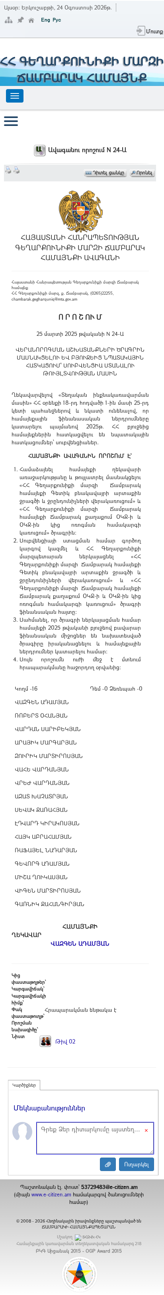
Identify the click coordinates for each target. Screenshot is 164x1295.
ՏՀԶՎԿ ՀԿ (91, 1237)
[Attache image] (108, 1164)
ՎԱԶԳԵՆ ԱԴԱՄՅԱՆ (80, 943)
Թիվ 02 (64, 1041)
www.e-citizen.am (51, 1194)
